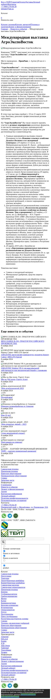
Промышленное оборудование (14, 476)
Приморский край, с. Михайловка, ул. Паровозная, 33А (24, 507)
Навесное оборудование (11, 473)
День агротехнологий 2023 (12, 388)
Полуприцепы (7, 614)
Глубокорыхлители (9, 594)
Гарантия (15, 2)
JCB (2, 643)
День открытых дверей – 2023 (13, 424)
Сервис (4, 478)
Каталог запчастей (23, 24)
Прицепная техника (9, 471)
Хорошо (24, 695)
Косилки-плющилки (9, 605)
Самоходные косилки (10, 585)
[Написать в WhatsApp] (4, 518)
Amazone (5, 637)
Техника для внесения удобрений (15, 623)
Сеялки (4, 621)
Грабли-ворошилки (9, 596)
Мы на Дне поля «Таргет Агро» (14, 379)
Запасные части (7, 480)
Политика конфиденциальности (14, 498)
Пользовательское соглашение (13, 500)
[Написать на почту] (16, 518)
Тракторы (5, 578)
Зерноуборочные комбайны (12, 581)
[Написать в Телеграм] (10, 688)
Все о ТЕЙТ (6, 2)
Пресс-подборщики (9, 616)
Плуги (3, 612)
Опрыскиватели (8, 610)
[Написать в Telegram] (10, 518)
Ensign (3, 641)
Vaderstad (5, 648)
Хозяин (4, 652)
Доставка (29, 2)
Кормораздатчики (8, 603)
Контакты (12, 4)
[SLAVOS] (13, 528)
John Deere (5, 646)
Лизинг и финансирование (19, 27)
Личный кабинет (8, 496)
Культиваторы (7, 607)
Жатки (4, 598)
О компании (6, 485)
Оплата (22, 2)
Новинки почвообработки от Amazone (17, 406)
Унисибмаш (6, 650)
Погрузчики (6, 576)
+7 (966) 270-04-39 (8, 6)
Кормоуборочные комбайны (13, 583)
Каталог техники (8, 24)
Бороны (4, 592)
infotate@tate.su (7, 9)
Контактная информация (11, 494)
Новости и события (9, 487)
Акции (4, 491)
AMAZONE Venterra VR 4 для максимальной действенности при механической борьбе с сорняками (24, 369)
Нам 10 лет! (6, 415)
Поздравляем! (7, 397)
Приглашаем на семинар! (11, 442)
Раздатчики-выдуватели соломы (14, 619)
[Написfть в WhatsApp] (4, 688)
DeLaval (4, 639)
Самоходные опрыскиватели (13, 587)
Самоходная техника (9, 469)
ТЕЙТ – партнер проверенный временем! (18, 451)
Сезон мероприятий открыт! (13, 433)
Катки (3, 601)
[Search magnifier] (3, 542)
